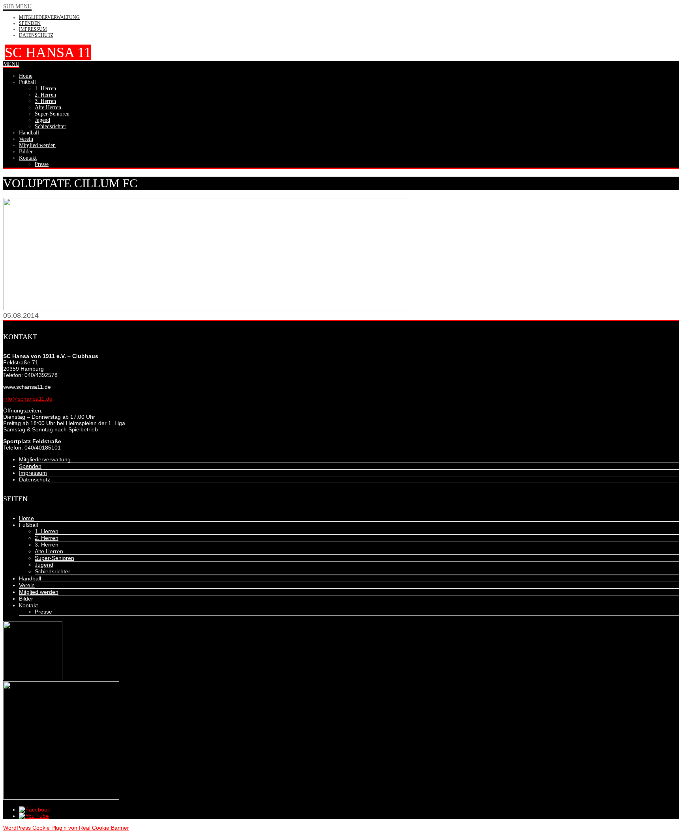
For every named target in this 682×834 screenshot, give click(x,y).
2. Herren (46, 538)
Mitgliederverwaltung (49, 17)
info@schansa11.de (27, 399)
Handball (30, 578)
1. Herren (46, 531)
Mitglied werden (38, 592)
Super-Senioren (54, 558)
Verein (27, 585)
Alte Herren (49, 551)
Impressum (33, 29)
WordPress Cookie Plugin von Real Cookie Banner (66, 828)
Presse (43, 611)
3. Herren (46, 544)
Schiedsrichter (52, 571)
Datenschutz (36, 35)
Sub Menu (17, 6)
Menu (11, 64)
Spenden (30, 23)
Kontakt (28, 605)
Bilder (26, 598)
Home (26, 518)
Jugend (44, 565)
